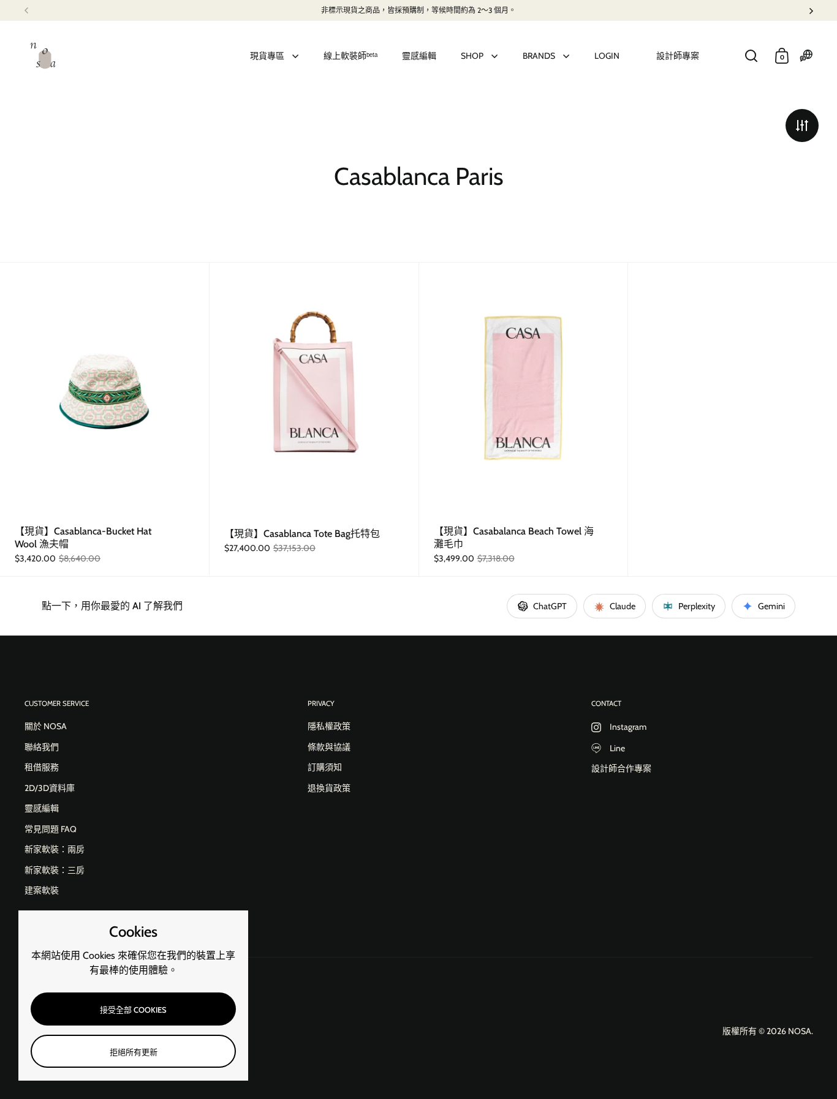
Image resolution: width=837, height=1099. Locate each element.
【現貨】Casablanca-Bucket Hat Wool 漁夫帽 (104, 419)
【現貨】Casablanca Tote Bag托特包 (314, 420)
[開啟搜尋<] (751, 56)
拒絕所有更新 (133, 1052)
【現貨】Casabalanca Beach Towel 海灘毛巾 (523, 420)
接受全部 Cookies (133, 1010)
